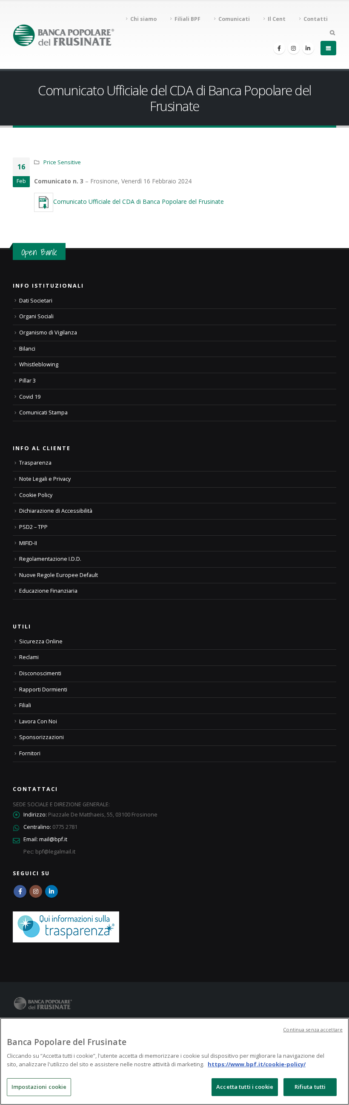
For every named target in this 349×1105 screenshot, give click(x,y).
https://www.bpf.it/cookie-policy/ (257, 1064)
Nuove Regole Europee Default (58, 575)
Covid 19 (29, 396)
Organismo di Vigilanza (48, 332)
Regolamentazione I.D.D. (50, 558)
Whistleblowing (38, 364)
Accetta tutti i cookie (244, 1087)
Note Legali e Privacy (45, 479)
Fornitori (29, 753)
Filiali (25, 705)
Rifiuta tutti (310, 1087)
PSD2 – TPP (33, 527)
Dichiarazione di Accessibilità (55, 510)
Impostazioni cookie (38, 1087)
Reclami (29, 657)
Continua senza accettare (313, 1029)
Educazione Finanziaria (48, 590)
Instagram (35, 891)
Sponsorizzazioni (41, 737)
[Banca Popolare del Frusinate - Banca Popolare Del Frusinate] (63, 35)
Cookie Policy (35, 495)
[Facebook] (279, 48)
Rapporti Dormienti (43, 689)
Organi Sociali (36, 316)
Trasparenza (35, 462)
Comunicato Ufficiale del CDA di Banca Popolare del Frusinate (138, 201)
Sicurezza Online (41, 641)
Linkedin (51, 891)
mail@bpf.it (53, 839)
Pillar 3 (27, 380)
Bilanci (27, 348)
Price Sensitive (62, 162)
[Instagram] (294, 48)
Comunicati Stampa (43, 412)
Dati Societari (35, 300)
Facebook (20, 891)
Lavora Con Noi (38, 721)
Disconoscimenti (40, 673)
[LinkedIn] (308, 48)
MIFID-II (28, 543)
